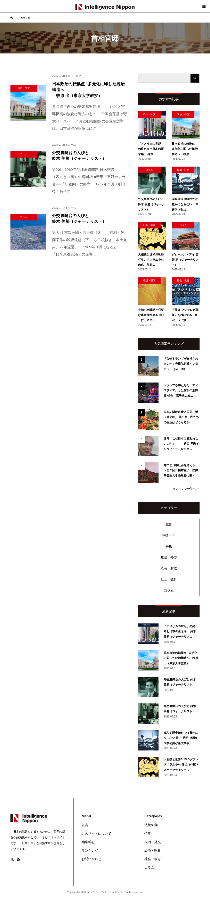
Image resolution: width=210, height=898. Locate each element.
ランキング (90, 850)
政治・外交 (169, 557)
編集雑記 (88, 842)
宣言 (168, 524)
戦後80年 (169, 535)
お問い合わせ (91, 859)
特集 (168, 546)
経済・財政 (169, 568)
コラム (169, 590)
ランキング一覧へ (184, 488)
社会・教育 (169, 579)
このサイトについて (96, 833)
